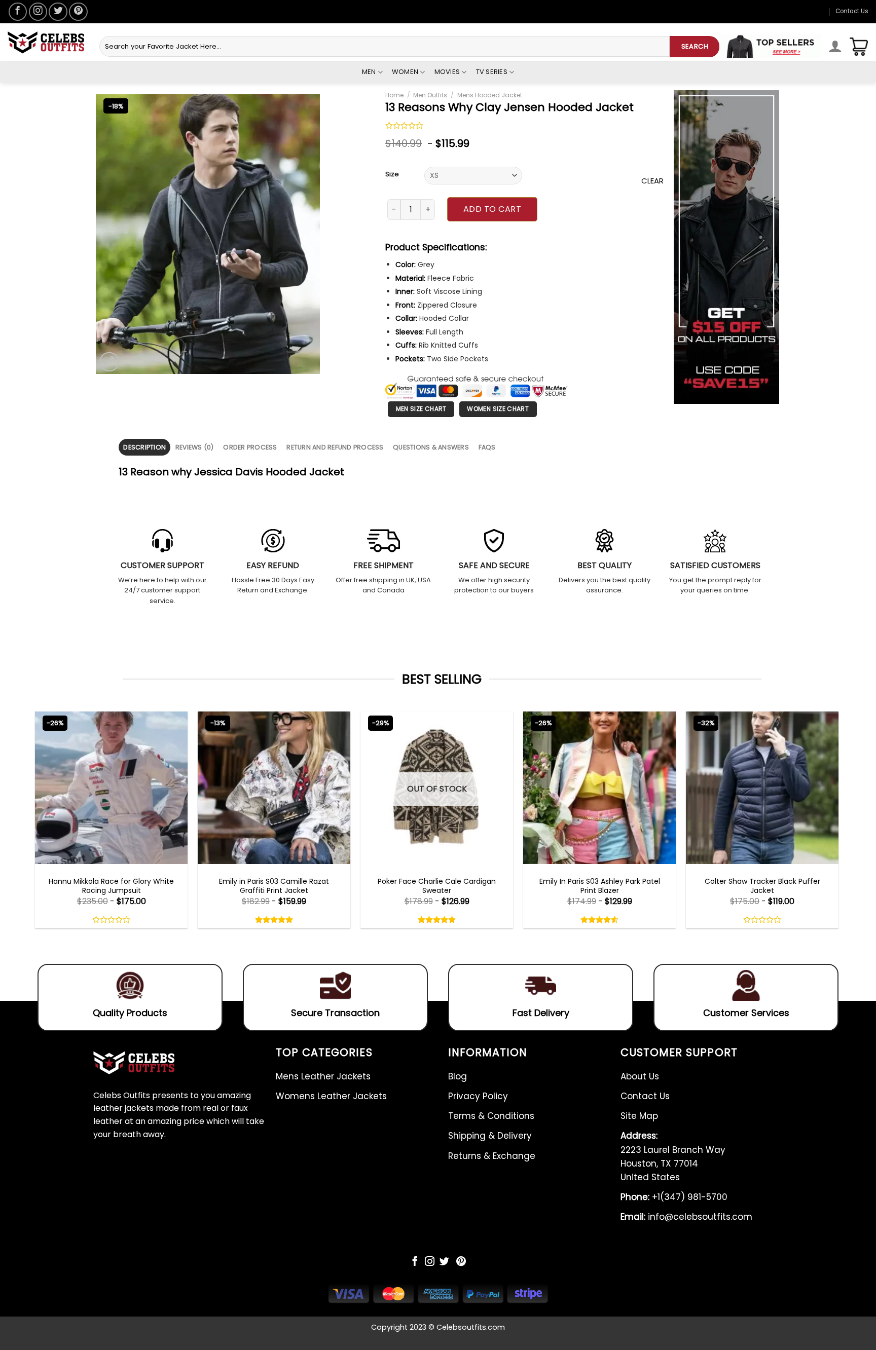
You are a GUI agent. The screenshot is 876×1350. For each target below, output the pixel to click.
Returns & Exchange (491, 1156)
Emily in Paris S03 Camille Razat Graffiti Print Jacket (274, 886)
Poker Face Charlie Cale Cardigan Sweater (437, 886)
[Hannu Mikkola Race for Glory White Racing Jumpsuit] (111, 787)
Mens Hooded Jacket (489, 95)
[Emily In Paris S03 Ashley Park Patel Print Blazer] (599, 787)
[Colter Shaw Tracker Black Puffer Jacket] (762, 787)
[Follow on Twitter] (58, 12)
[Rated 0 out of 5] (404, 127)
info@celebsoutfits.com (686, 1217)
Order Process (250, 447)
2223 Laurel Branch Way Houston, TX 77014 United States (672, 1156)
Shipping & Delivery (490, 1136)
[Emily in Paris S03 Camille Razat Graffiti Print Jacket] (274, 787)
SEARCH (694, 46)
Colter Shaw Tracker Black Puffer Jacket (762, 886)
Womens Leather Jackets (331, 1096)
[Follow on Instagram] (38, 12)
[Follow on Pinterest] (78, 12)
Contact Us (851, 11)
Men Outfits (430, 95)
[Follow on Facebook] (18, 12)
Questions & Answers (431, 447)
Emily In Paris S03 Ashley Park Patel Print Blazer (599, 886)
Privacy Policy (478, 1096)
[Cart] (858, 46)
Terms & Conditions (491, 1116)
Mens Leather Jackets (323, 1076)
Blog (457, 1076)
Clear (652, 180)
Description (144, 447)
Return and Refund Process (334, 447)
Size (392, 174)
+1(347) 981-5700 (673, 1197)
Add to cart (492, 209)
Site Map (639, 1116)
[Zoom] (109, 362)
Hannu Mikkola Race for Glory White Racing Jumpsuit (111, 886)
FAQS (487, 447)
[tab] (144, 447)
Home (394, 95)
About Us (639, 1076)
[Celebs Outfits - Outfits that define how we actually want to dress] (46, 42)
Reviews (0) (194, 447)
